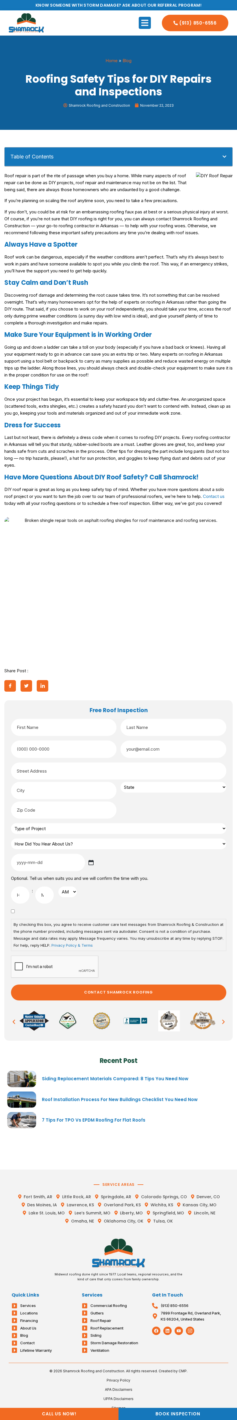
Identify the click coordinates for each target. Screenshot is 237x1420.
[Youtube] (179, 1331)
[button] (145, 23)
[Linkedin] (167, 1331)
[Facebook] (156, 1331)
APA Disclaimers (118, 1389)
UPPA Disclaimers (118, 1399)
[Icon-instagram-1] (190, 1331)
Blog (127, 60)
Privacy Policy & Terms (72, 945)
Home (111, 60)
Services (92, 1295)
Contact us (214, 496)
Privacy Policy (118, 1380)
